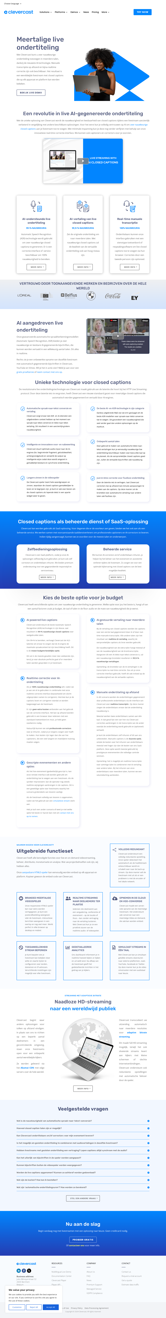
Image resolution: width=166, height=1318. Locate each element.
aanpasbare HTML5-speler (35, 872)
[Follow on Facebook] (24, 1271)
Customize (17, 1307)
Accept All (50, 1307)
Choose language (11, 4)
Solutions (44, 12)
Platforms (60, 12)
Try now (142, 12)
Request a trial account (132, 1276)
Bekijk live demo (31, 92)
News (86, 12)
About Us (91, 1271)
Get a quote (127, 1280)
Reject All (34, 1307)
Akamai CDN (27, 1067)
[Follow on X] (29, 1271)
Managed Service (94, 1289)
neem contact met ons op (49, 372)
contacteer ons (76, 1245)
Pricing (95, 12)
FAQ (88, 1276)
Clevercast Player (59, 1280)
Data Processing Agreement (97, 1308)
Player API (56, 1284)
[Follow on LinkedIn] (19, 1271)
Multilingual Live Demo (61, 1271)
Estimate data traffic (130, 1284)
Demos (74, 12)
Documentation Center (62, 1276)
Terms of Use (63, 1308)
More (104, 12)
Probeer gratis (83, 1239)
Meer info (36, 267)
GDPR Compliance (94, 1293)
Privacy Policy (76, 1308)
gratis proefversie (25, 372)
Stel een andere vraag (83, 1198)
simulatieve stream (61, 801)
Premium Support (94, 1284)
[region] (33, 1299)
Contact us (126, 1271)
